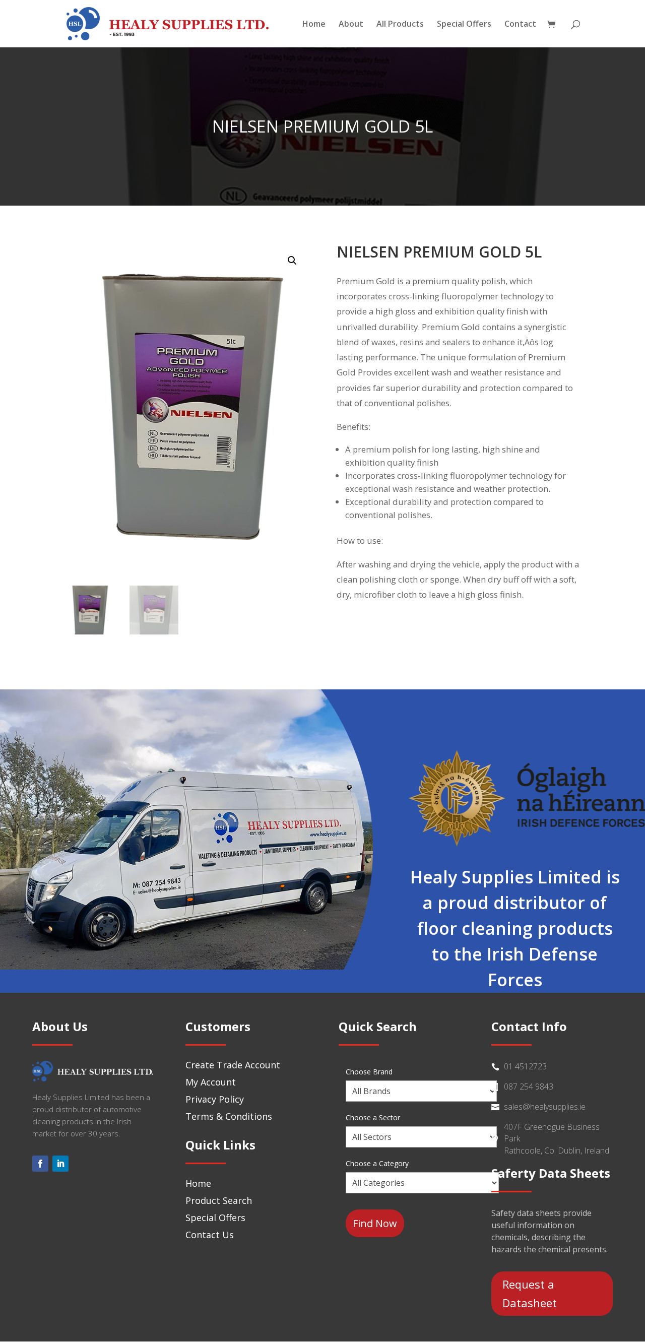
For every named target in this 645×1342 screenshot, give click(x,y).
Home (314, 24)
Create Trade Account (232, 1065)
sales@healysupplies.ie (545, 1106)
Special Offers (464, 24)
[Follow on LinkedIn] (60, 1164)
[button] (292, 260)
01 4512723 (525, 1066)
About (351, 24)
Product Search (218, 1200)
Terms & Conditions (228, 1116)
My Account (210, 1082)
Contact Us (209, 1235)
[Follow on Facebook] (40, 1164)
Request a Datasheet (529, 1293)
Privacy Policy (214, 1099)
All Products (400, 24)
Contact (520, 24)
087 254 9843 (528, 1086)
